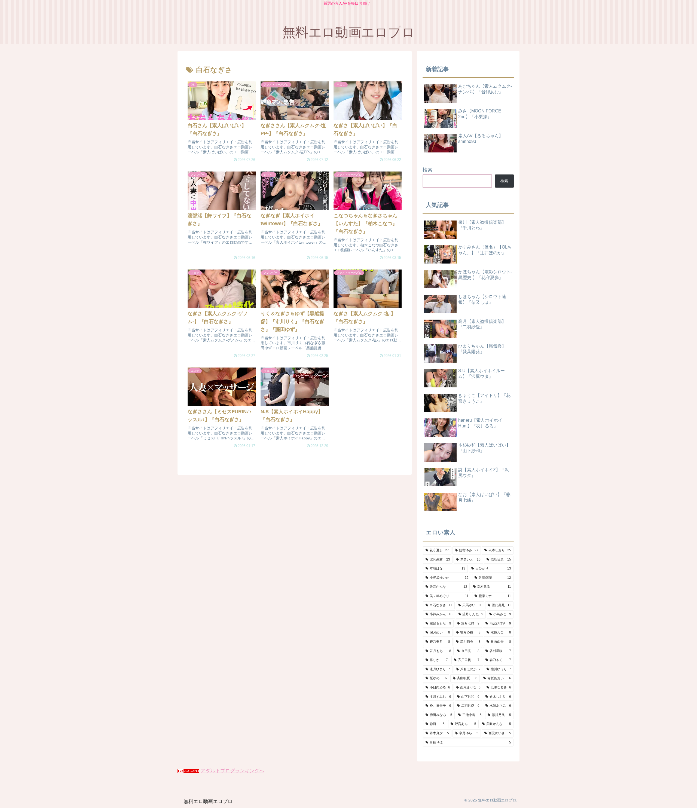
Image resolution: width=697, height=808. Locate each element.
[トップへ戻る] (688, 799)
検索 (427, 170)
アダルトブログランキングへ (232, 770)
